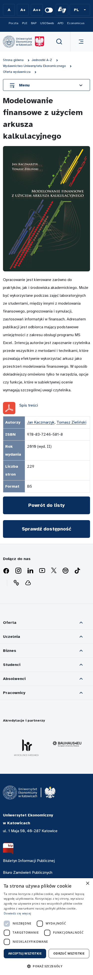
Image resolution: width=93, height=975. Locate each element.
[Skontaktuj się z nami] (16, 583)
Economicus (75, 23)
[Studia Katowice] (23, 41)
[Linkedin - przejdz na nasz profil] (30, 571)
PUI (24, 23)
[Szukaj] (59, 42)
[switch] (49, 10)
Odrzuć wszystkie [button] (69, 953)
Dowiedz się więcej (17, 913)
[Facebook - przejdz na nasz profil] (6, 571)
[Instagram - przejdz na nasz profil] (18, 571)
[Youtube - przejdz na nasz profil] (42, 571)
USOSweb (47, 23)
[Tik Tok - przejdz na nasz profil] (77, 571)
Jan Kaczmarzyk (41, 422)
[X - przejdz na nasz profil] (54, 571)
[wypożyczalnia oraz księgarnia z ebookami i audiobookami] (28, 583)
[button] (80, 10)
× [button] (87, 883)
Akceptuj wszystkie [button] (25, 953)
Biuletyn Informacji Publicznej (29, 860)
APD (60, 23)
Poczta (13, 23)
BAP (33, 23)
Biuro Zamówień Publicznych (27, 872)
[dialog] (46, 926)
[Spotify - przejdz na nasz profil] (65, 571)
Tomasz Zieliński (71, 422)
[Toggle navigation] (80, 41)
